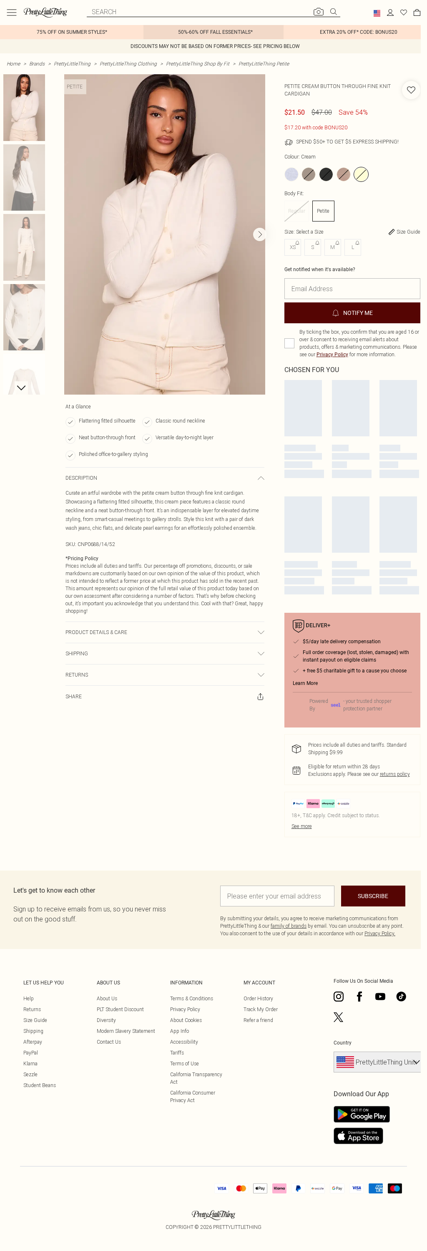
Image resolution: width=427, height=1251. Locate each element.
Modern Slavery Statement (126, 1031)
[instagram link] (339, 997)
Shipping (33, 1031)
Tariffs (177, 1053)
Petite (323, 211)
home (13, 63)
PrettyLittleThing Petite (264, 63)
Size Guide (35, 1020)
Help (28, 998)
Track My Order (261, 1009)
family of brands (288, 926)
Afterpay (32, 1042)
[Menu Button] (12, 13)
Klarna (30, 1063)
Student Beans (39, 1085)
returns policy (395, 774)
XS (293, 247)
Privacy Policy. (379, 933)
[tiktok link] (401, 997)
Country (343, 1043)
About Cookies (186, 1020)
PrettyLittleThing (72, 63)
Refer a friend (258, 1020)
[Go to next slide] (259, 234)
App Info (179, 1031)
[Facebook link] (359, 997)
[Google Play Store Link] (362, 1114)
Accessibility (184, 1042)
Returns (32, 1009)
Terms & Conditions (191, 998)
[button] (377, 13)
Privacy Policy (332, 354)
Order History (258, 998)
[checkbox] (289, 343)
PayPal (30, 1053)
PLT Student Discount (120, 1009)
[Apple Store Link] (362, 1136)
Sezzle (30, 1074)
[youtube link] (380, 997)
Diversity (106, 1020)
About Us (107, 998)
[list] (164, 234)
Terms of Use (184, 1063)
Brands (37, 63)
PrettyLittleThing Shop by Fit (197, 63)
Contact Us (109, 1042)
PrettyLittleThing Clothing (128, 63)
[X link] (339, 1017)
